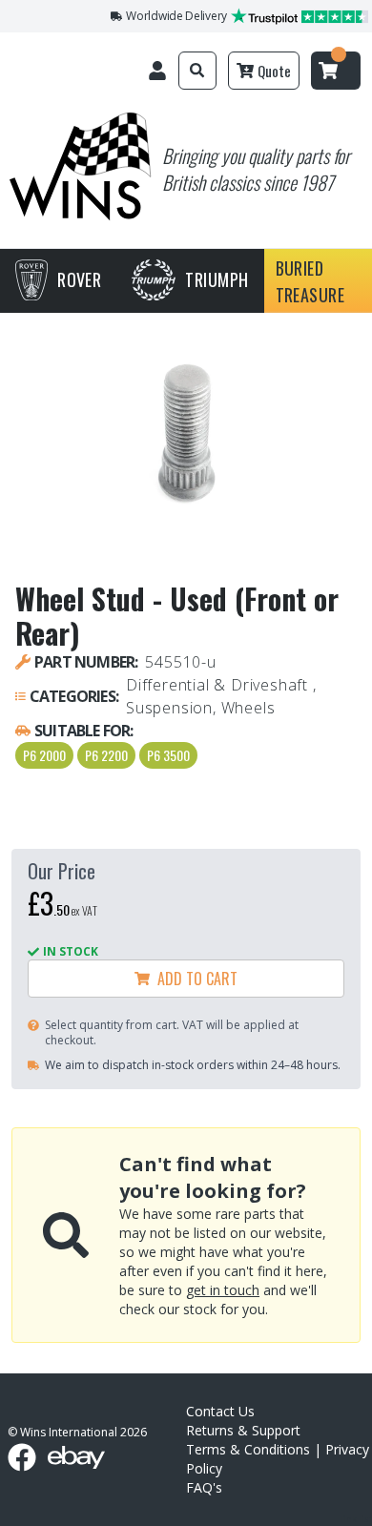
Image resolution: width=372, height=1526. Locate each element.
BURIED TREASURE (310, 281)
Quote (274, 70)
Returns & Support (243, 1430)
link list (356, 1519)
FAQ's (204, 1487)
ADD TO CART (194, 978)
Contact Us (220, 1411)
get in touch (222, 1290)
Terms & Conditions (248, 1449)
